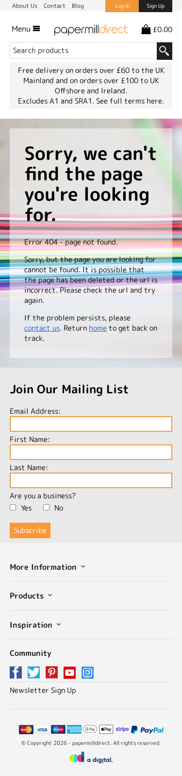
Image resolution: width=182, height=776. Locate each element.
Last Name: (29, 467)
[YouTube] (71, 673)
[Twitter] (35, 673)
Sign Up (156, 6)
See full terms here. (130, 101)
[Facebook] (17, 673)
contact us (42, 328)
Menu (22, 28)
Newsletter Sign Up (43, 690)
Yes (26, 508)
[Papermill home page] (91, 28)
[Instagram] (88, 673)
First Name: (30, 439)
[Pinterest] (53, 673)
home (98, 328)
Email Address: (35, 411)
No (58, 508)
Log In (122, 6)
